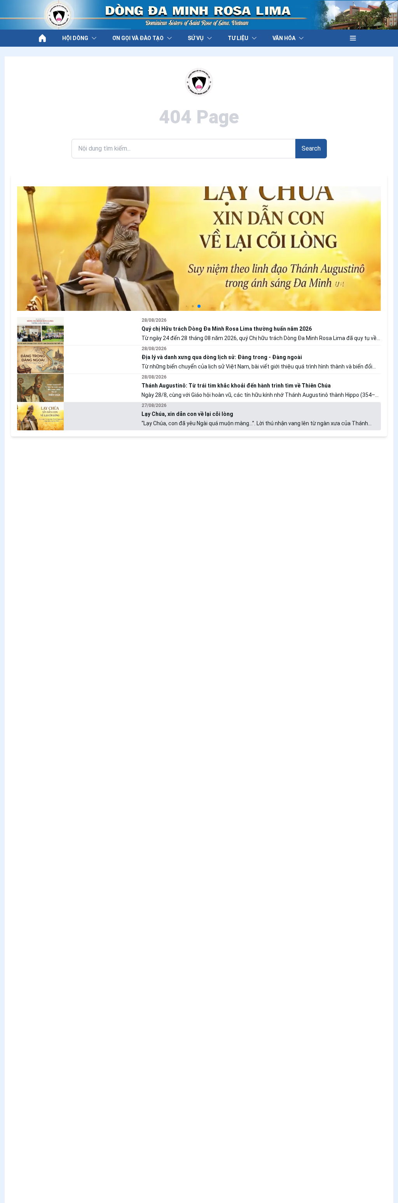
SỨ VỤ (196, 38)
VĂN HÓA (283, 38)
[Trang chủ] (42, 38)
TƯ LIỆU (238, 38)
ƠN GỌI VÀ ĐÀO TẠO (138, 38)
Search (311, 148)
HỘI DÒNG (75, 38)
